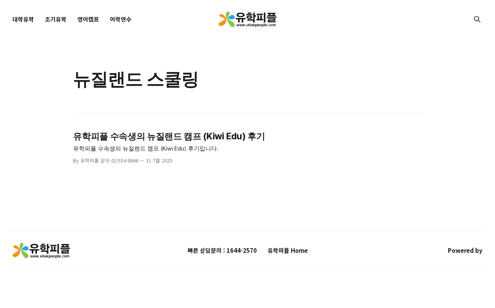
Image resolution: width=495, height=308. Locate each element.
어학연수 (120, 19)
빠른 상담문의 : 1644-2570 (222, 250)
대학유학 (23, 19)
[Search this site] (477, 19)
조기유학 (56, 19)
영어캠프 (88, 19)
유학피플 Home (288, 250)
